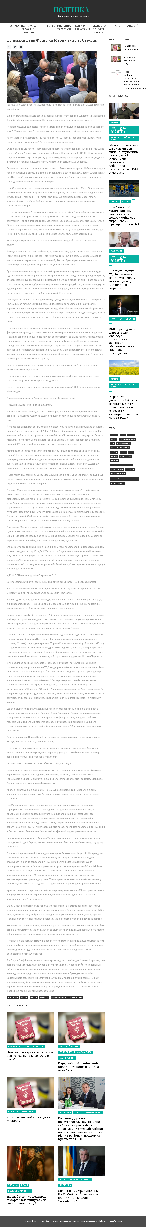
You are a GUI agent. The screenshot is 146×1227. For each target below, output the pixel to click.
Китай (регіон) (125, 456)
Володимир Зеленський (120, 447)
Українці (114, 452)
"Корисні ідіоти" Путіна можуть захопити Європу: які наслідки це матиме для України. (123, 279)
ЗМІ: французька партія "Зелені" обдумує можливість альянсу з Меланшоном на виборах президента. (122, 341)
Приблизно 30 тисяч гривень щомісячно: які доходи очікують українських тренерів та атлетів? (124, 215)
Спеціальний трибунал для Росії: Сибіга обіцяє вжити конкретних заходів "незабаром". (78, 1196)
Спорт (119, 25)
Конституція (13, 997)
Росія (24, 1185)
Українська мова (80, 1180)
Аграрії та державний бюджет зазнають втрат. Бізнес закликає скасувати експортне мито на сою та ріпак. (124, 407)
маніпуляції (67, 1058)
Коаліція (33, 997)
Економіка (130, 469)
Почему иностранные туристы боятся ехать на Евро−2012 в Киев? (30, 1055)
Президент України (118, 473)
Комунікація (93, 1113)
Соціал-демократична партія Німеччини (66, 997)
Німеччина (115, 460)
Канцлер (24, 997)
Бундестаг (44, 997)
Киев (26, 1046)
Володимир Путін (19, 1191)
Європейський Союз (127, 439)
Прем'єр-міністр (117, 483)
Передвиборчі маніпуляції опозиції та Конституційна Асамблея (78, 1066)
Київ (112, 443)
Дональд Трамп (117, 469)
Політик (114, 456)
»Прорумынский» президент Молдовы (28, 1119)
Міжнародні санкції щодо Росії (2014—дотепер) (123, 478)
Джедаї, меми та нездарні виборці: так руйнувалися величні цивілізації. (26, 1200)
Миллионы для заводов (131, 47)
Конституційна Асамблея (75, 1052)
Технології (131, 25)
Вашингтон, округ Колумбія (121, 465)
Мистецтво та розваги (64, 27)
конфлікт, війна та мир (83, 27)
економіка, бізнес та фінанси (99, 29)
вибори (130, 319)
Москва (123, 452)
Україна (13, 1185)
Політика (13, 25)
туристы (38, 1046)
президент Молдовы (21, 1112)
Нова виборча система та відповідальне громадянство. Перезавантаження (131, 79)
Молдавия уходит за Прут (129, 60)
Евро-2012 (14, 1046)
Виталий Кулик (68, 1046)
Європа (113, 439)
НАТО (131, 452)
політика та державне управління (28, 29)
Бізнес (51, 25)
